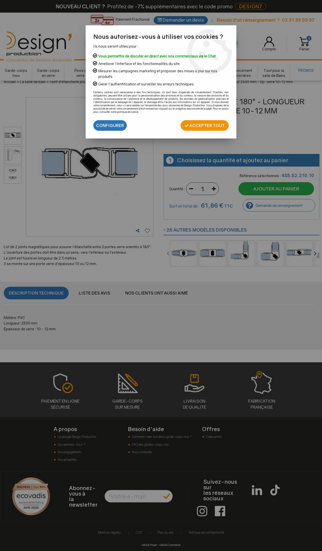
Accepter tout (207, 125)
